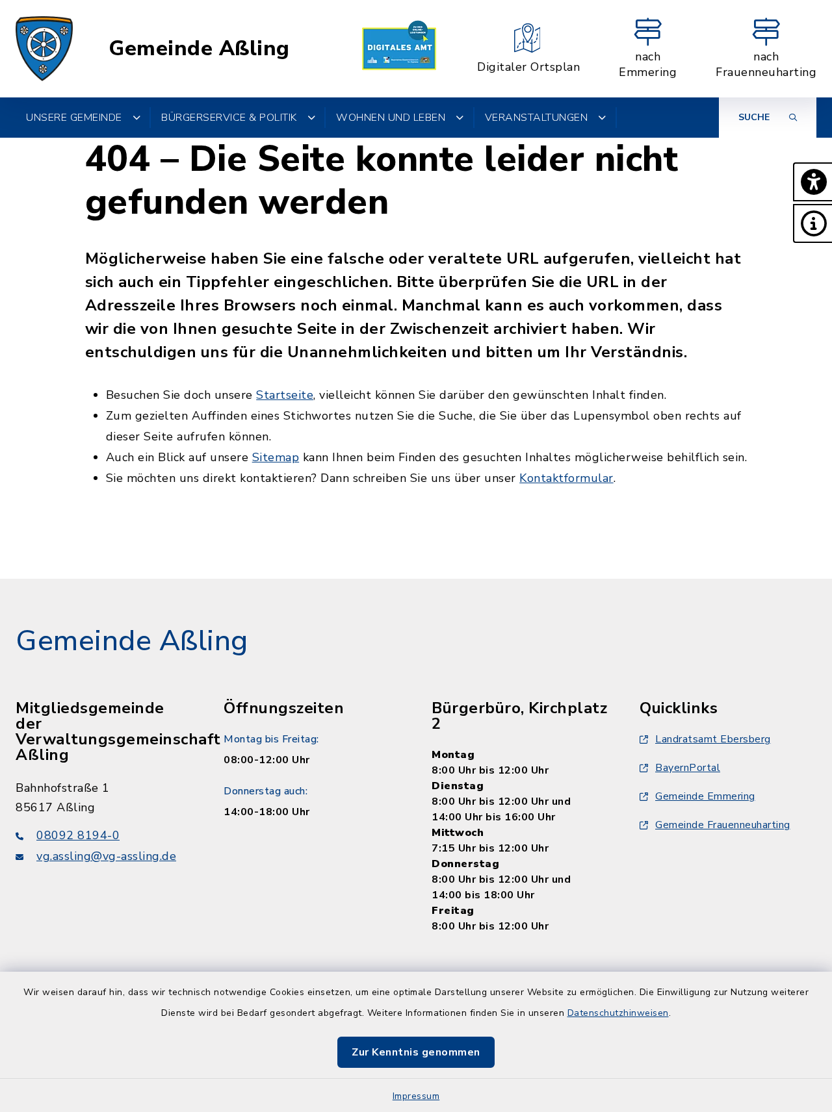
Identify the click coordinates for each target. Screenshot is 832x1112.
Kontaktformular (566, 478)
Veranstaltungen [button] (536, 117)
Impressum (416, 1096)
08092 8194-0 (78, 835)
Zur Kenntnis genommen (416, 1052)
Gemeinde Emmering (705, 796)
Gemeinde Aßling (199, 48)
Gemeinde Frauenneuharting (722, 825)
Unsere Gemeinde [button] (74, 117)
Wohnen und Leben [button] (390, 117)
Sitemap (276, 457)
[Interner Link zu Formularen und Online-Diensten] (399, 49)
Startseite (284, 395)
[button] (812, 181)
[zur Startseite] (44, 48)
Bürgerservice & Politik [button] (229, 117)
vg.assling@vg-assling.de (106, 856)
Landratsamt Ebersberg (713, 739)
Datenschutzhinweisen (618, 1013)
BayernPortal (687, 768)
